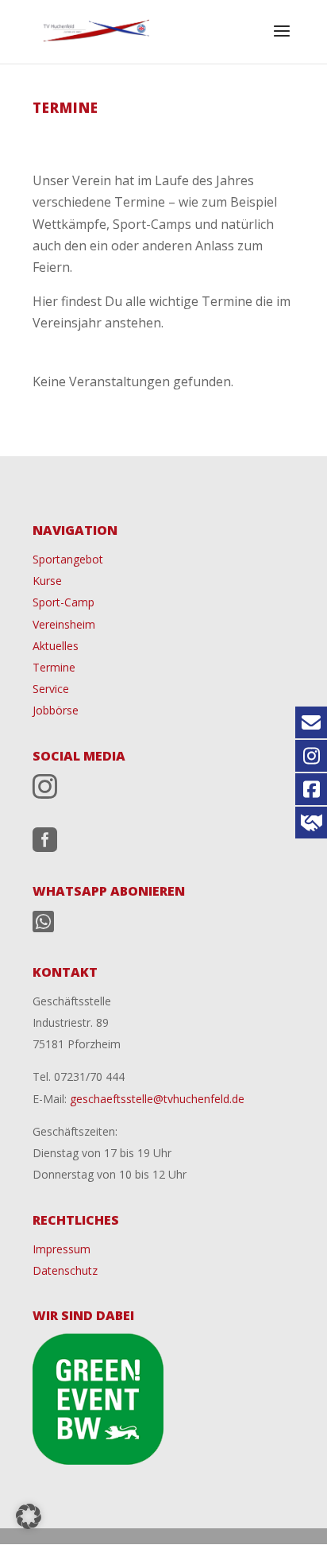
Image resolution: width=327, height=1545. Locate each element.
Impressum (61, 1249)
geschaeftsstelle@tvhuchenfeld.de (155, 1098)
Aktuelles (56, 645)
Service (51, 688)
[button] (28, 1516)
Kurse (47, 580)
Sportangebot (68, 559)
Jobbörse (56, 710)
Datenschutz (65, 1270)
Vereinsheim (64, 624)
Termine (54, 667)
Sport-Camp (63, 602)
